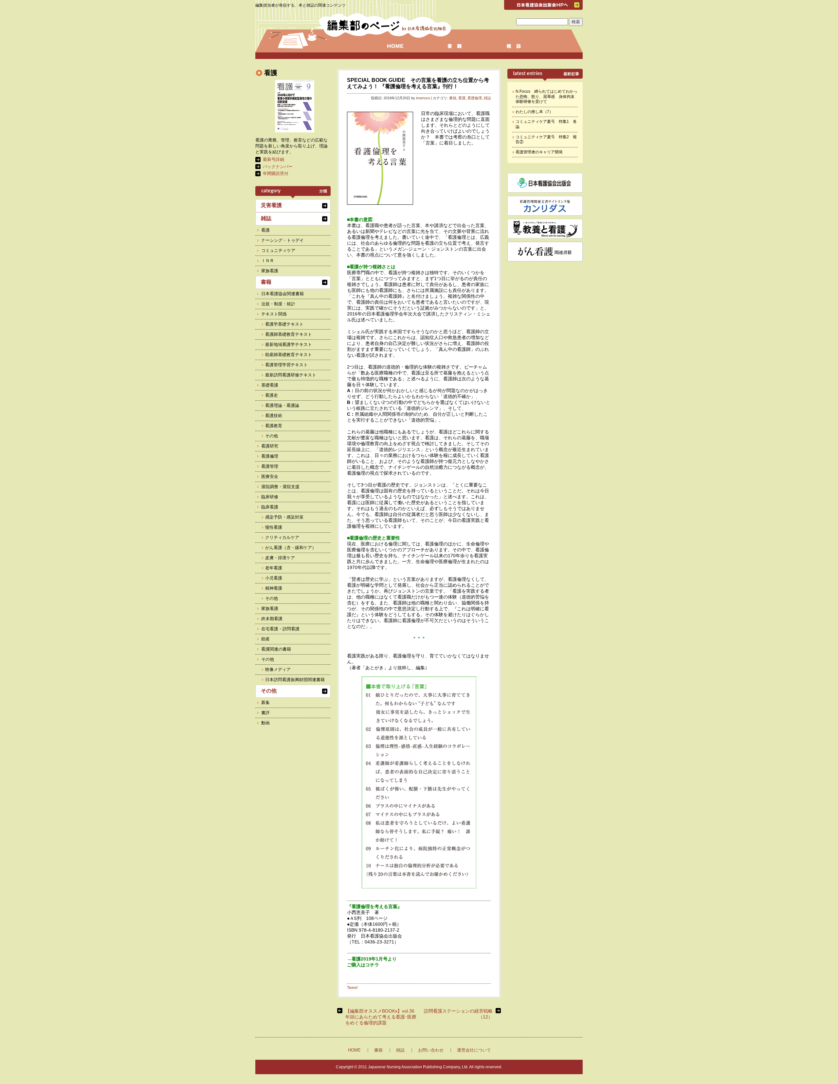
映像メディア (278, 669)
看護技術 (273, 415)
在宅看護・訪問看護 (280, 628)
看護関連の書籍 (276, 649)
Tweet (352, 987)
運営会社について (474, 1050)
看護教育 (273, 425)
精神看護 (273, 588)
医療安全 (269, 476)
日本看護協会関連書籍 (282, 293)
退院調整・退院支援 (280, 486)
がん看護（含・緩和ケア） (290, 547)
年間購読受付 (275, 173)
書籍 (452, 98)
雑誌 (487, 98)
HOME (354, 1050)
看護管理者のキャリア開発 (539, 152)
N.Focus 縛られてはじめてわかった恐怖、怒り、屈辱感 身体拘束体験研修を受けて (546, 96)
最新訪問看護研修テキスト (290, 374)
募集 (265, 702)
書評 (265, 712)
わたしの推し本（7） (534, 111)
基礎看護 (269, 385)
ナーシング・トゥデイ (282, 240)
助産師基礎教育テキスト (288, 354)
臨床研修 (269, 496)
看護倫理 (474, 98)
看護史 (271, 395)
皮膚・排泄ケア (280, 557)
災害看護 (271, 205)
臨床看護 (269, 506)
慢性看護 (273, 527)
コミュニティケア (278, 250)
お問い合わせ (431, 1050)
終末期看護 (271, 618)
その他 (271, 435)
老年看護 (273, 567)
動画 (265, 722)
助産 (265, 639)
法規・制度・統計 (278, 303)
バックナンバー (278, 166)
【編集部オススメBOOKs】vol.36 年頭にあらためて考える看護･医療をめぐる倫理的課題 (380, 1016)
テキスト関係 (274, 314)
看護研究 (269, 446)
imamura (423, 98)
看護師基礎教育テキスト (288, 334)
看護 (461, 98)
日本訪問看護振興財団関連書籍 (295, 679)
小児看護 (273, 578)
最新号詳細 (273, 159)
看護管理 (269, 466)
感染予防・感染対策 (284, 517)
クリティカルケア (282, 537)
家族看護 (269, 270)
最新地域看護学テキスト (288, 344)
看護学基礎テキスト (284, 324)
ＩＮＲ (267, 260)
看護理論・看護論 (282, 405)
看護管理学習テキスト (286, 364)
